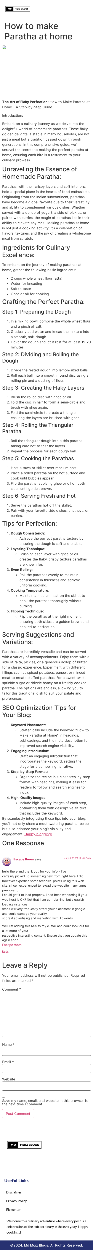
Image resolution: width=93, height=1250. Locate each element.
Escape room (12, 945)
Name (8, 1044)
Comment (11, 989)
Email (8, 1062)
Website (8, 1079)
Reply (5, 951)
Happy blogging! (38, 834)
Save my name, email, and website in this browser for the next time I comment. (46, 1102)
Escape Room (23, 859)
